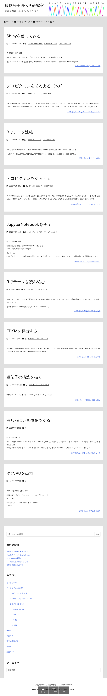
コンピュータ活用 (35, 44)
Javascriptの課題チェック (16, 558)
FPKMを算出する (22, 331)
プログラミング (41, 22)
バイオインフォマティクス (37, 289)
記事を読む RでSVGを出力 (89, 511)
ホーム (8, 22)
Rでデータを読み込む (26, 281)
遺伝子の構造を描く (24, 377)
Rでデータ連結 (20, 132)
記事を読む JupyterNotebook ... (87, 261)
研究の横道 (47, 93)
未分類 (10, 630)
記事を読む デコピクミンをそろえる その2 (83, 112)
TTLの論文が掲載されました (17, 562)
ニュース (12, 625)
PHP (16, 615)
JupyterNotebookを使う (29, 224)
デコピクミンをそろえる (29, 178)
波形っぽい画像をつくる (28, 420)
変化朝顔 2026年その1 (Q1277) (18, 551)
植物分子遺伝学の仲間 (15, 565)
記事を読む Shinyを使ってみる (87, 66)
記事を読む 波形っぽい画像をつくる (85, 453)
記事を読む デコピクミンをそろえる (85, 204)
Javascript (18, 609)
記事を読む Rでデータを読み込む (87, 311)
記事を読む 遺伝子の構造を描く (87, 400)
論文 (10, 652)
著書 (9, 646)
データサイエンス (23, 22)
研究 (10, 636)
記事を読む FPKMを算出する (88, 357)
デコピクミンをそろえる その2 (34, 85)
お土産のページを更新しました (18, 555)
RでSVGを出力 (20, 473)
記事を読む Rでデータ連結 (89, 158)
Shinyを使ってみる (24, 36)
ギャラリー (12, 583)
